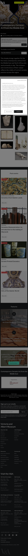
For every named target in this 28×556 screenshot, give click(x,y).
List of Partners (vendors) (6, 107)
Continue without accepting (21, 80)
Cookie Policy (23, 100)
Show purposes (9, 111)
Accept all (18, 111)
